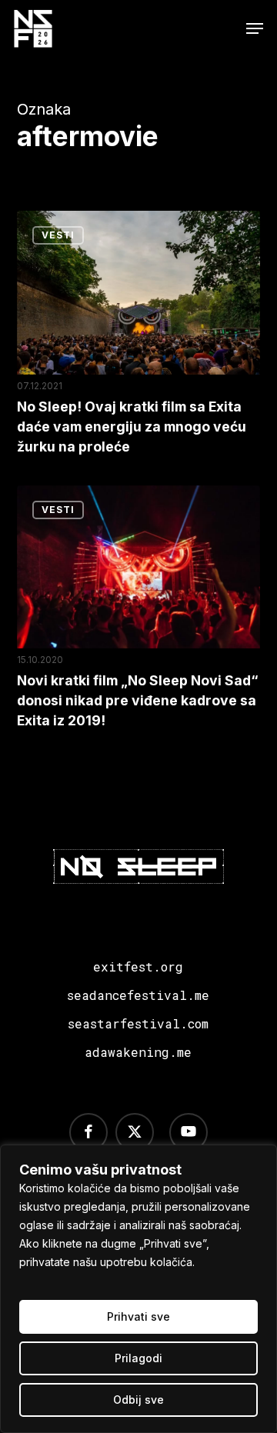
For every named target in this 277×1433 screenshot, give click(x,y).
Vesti (58, 235)
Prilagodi (138, 1358)
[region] (138, 1289)
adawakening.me (138, 1052)
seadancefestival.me (138, 995)
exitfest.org (138, 966)
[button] (254, 28)
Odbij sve (138, 1399)
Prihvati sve (138, 1316)
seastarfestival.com (138, 1023)
